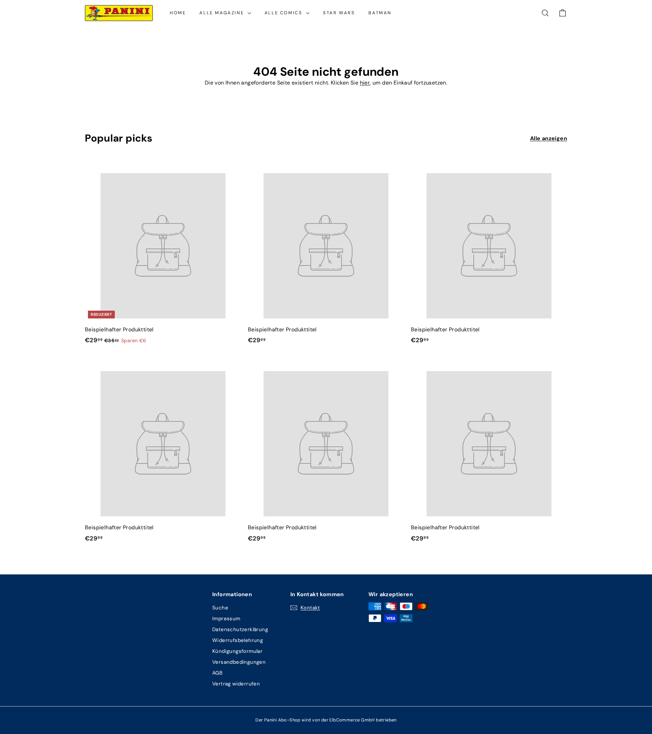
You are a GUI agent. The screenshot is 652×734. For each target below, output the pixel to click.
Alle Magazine (222, 13)
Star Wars (339, 13)
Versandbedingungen (239, 662)
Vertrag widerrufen (236, 683)
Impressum (226, 618)
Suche (220, 607)
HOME (178, 13)
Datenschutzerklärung (240, 629)
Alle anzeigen (548, 138)
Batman (380, 13)
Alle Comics (284, 13)
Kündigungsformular (237, 651)
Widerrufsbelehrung (237, 640)
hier (365, 82)
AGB (217, 672)
